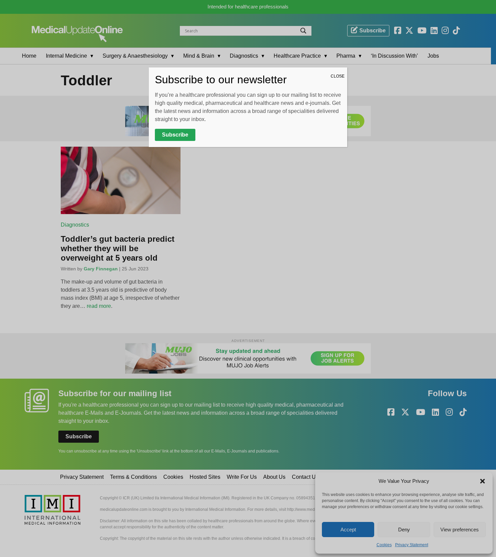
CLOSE (338, 76)
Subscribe (175, 135)
